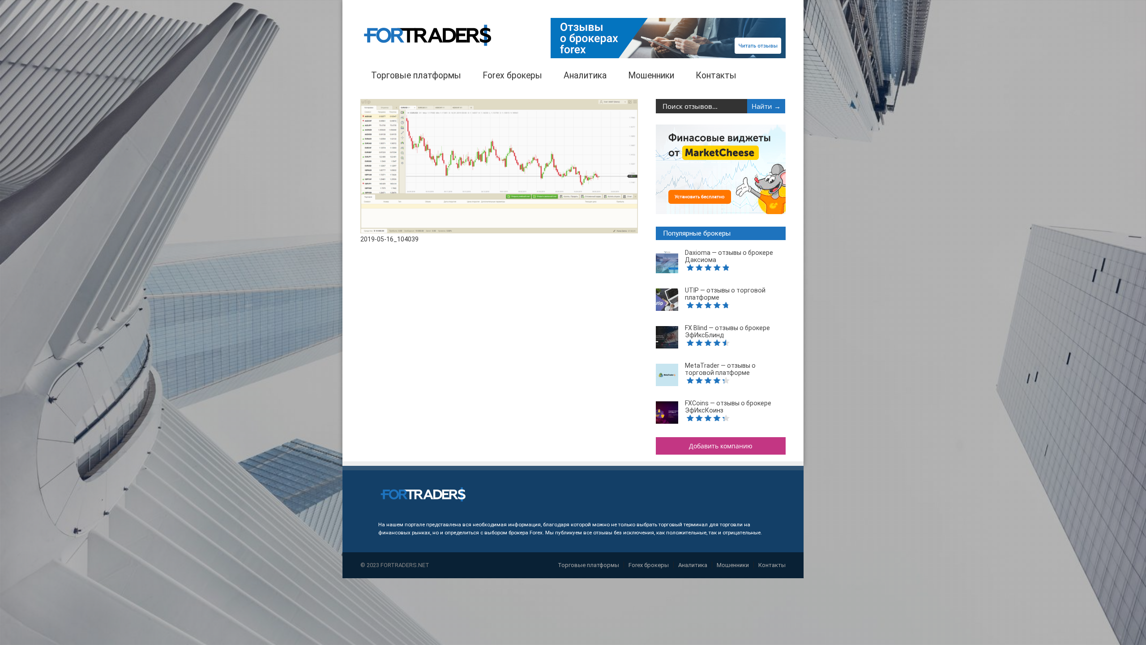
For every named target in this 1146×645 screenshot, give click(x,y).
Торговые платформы (416, 75)
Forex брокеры (512, 75)
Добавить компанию (721, 446)
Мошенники (651, 75)
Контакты (716, 75)
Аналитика (585, 75)
